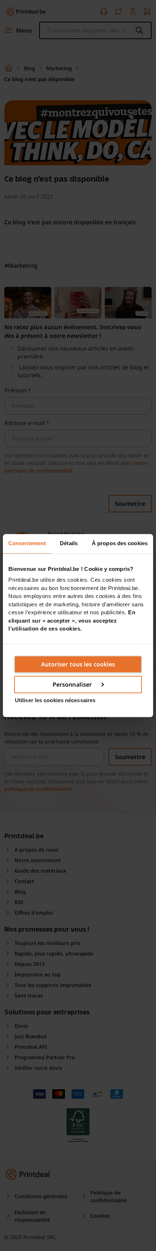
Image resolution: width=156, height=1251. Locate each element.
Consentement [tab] (27, 543)
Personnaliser (72, 684)
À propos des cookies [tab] (120, 543)
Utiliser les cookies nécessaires (55, 700)
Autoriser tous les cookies (78, 664)
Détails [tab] (69, 543)
